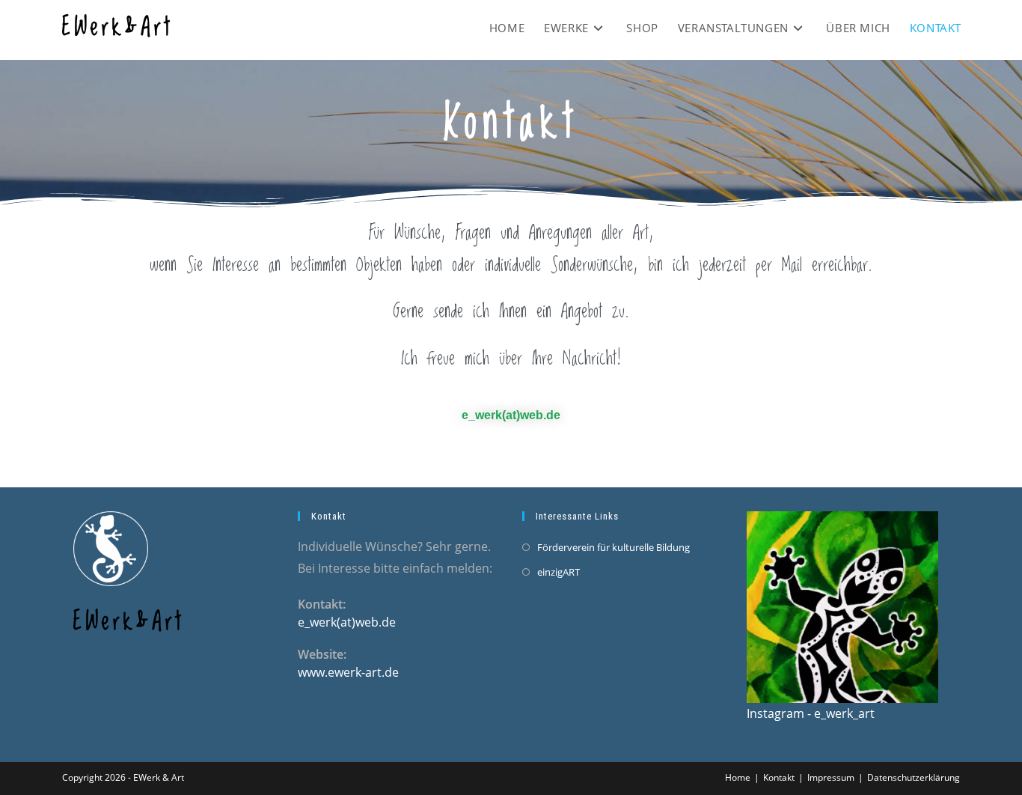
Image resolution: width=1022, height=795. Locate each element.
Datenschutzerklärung (913, 777)
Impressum (830, 777)
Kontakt (779, 777)
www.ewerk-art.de (348, 672)
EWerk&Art (117, 28)
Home (737, 777)
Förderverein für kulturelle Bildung (613, 547)
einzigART (558, 572)
